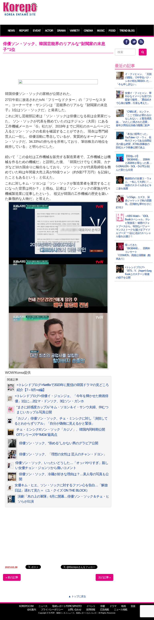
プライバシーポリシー (52, 609)
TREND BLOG (127, 30)
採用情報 (90, 609)
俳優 (102, 606)
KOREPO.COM (26, 606)
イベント (90, 606)
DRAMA (61, 30)
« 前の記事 (12, 577)
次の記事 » (104, 577)
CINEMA (88, 30)
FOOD (112, 30)
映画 (123, 606)
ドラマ (113, 606)
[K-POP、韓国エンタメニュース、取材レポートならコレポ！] (20, 6)
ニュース (42, 606)
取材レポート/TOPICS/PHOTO (66, 606)
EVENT (37, 30)
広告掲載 (104, 609)
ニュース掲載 (120, 609)
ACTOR (49, 30)
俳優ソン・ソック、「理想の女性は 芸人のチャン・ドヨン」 (62, 454)
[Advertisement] (96, 11)
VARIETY (75, 30)
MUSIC (100, 30)
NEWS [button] (11, 30)
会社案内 (31, 609)
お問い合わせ (74, 609)
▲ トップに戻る (77, 596)
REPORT (24, 30)
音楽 (133, 606)
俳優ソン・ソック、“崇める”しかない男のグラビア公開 (58, 443)
